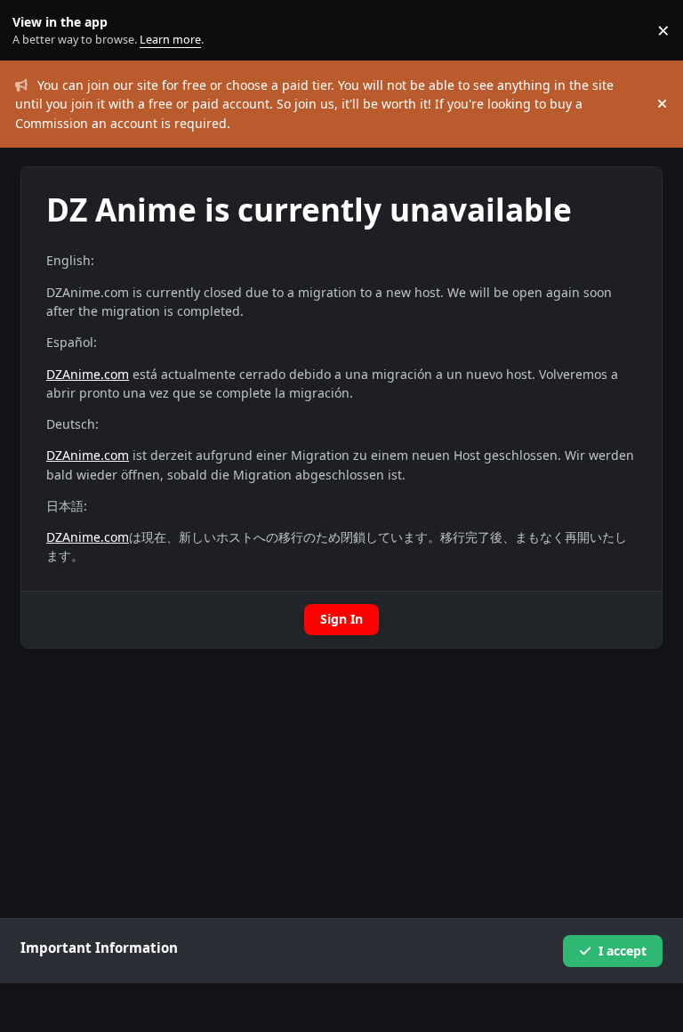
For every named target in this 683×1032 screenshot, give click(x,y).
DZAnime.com (87, 374)
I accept (623, 950)
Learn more (34, 30)
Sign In (341, 618)
